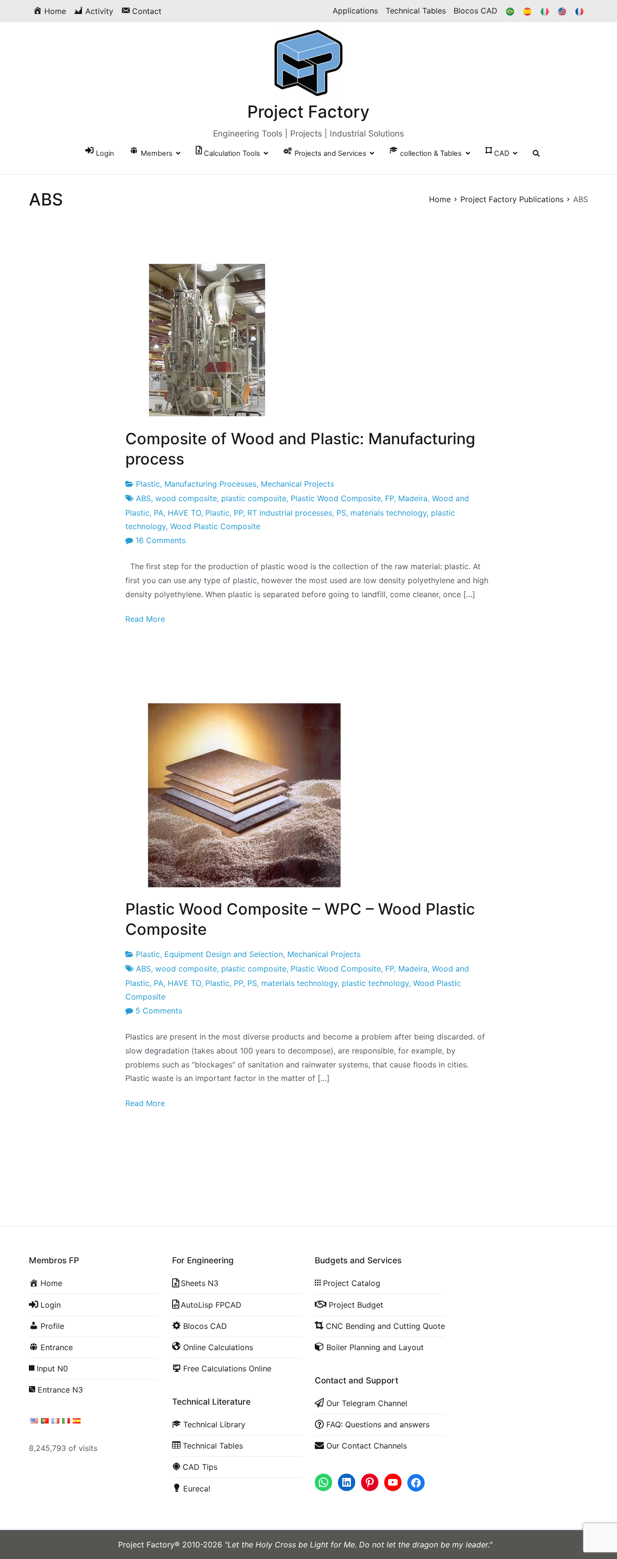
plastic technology (375, 983)
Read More (145, 619)
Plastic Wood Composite (336, 498)
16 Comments (160, 540)
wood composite (186, 498)
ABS (143, 498)
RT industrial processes (289, 513)
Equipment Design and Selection (223, 954)
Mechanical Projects (297, 484)
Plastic (148, 484)
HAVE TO (184, 513)
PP (238, 513)
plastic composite (253, 498)
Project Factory (308, 111)
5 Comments (158, 1010)
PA (158, 513)
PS (341, 513)
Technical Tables (416, 10)
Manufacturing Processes (210, 484)
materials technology (388, 513)
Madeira (413, 498)
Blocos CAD (475, 10)
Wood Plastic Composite (215, 526)
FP (389, 498)
